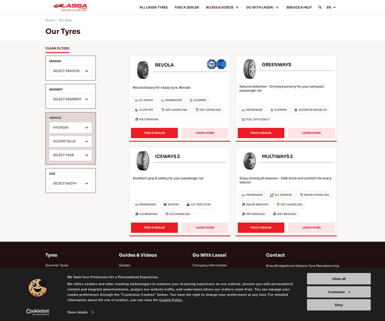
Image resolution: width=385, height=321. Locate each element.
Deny (339, 305)
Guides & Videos (138, 255)
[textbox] (70, 71)
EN (329, 7)
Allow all (339, 279)
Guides (125, 265)
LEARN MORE (205, 133)
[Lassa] (69, 7)
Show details (77, 312)
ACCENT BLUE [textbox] (64, 141)
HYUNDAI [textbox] (60, 127)
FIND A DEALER (187, 7)
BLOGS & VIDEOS (219, 7)
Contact (275, 255)
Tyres (51, 255)
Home (49, 20)
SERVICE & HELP (298, 7)
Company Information (209, 265)
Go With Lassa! (209, 255)
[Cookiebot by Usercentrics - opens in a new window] (37, 312)
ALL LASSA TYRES (153, 7)
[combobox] (70, 71)
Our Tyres (65, 20)
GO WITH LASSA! (259, 7)
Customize (336, 292)
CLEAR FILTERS (57, 48)
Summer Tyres (56, 265)
